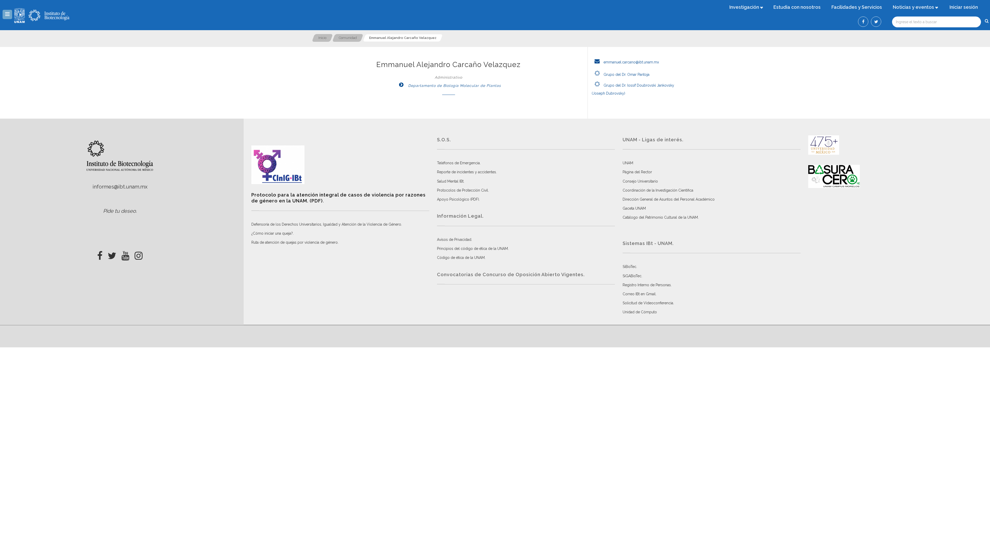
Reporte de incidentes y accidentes (466, 172)
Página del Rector (637, 172)
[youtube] (125, 254)
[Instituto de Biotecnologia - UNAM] (49, 15)
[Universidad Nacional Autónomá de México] (20, 15)
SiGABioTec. (632, 276)
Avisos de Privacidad (454, 239)
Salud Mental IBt (450, 181)
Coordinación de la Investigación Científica (658, 190)
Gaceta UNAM (634, 208)
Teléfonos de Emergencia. (459, 163)
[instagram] (139, 254)
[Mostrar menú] (7, 14)
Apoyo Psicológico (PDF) (458, 199)
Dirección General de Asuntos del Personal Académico (669, 199)
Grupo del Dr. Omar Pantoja (626, 74)
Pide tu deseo (119, 211)
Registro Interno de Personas (647, 285)
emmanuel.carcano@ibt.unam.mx (631, 62)
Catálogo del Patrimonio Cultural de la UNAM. (661, 217)
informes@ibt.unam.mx (120, 187)
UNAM (628, 163)
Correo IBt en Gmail (639, 294)
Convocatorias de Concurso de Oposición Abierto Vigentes (510, 274)
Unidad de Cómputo (640, 312)
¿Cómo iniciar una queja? (272, 233)
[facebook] (100, 254)
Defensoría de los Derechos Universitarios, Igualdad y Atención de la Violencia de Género (326, 224)
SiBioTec (629, 267)
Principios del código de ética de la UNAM (472, 249)
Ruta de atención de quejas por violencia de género (294, 242)
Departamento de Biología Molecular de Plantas (454, 86)
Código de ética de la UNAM (461, 258)
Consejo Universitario (640, 181)
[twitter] (112, 254)
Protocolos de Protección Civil (462, 190)
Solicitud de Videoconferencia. (648, 303)
